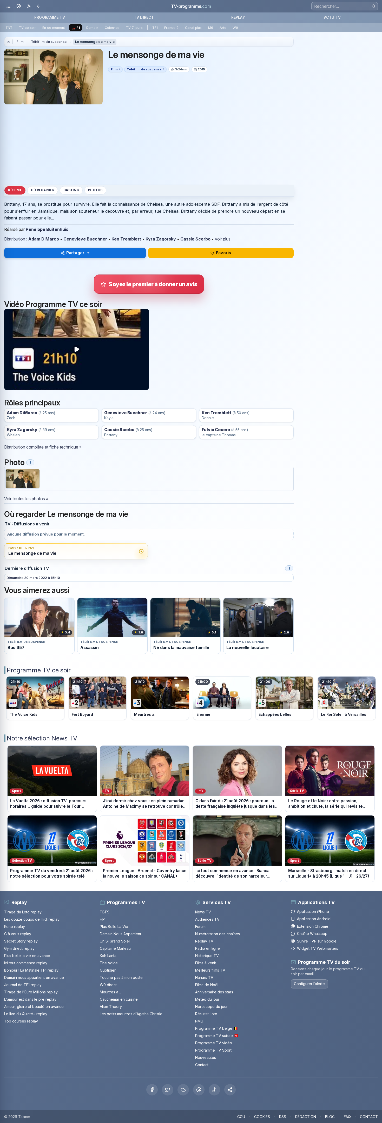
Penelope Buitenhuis (47, 229)
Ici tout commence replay (25, 963)
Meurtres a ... (111, 992)
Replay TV (204, 941)
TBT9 (104, 912)
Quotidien (108, 970)
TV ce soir (27, 28)
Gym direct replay (19, 948)
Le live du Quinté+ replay (25, 1014)
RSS (282, 1116)
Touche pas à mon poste (121, 977)
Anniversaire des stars (214, 992)
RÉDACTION (305, 1116)
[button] (230, 1089)
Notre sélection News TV (42, 738)
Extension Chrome (312, 926)
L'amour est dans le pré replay (30, 999)
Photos (95, 190)
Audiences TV (207, 919)
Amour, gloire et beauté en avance (34, 1006)
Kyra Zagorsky (161, 239)
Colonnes (112, 28)
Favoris (223, 252)
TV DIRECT (144, 17)
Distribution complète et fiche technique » (43, 447)
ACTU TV (332, 17)
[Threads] (199, 1089)
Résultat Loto (206, 1014)
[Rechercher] (373, 6)
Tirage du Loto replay (23, 912)
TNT (8, 28)
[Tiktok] (214, 1089)
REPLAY (238, 17)
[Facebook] (152, 1089)
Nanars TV (204, 977)
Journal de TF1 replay (23, 984)
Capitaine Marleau (115, 948)
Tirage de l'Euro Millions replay (31, 992)
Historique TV (207, 955)
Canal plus (193, 28)
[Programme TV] (8, 41)
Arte (223, 28)
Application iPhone (313, 911)
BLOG (330, 1116)
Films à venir (205, 963)
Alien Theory (111, 1006)
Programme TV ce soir (39, 670)
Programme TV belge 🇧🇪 (216, 1028)
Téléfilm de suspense (49, 42)
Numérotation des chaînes (217, 934)
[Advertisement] (149, 144)
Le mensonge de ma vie (95, 42)
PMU (199, 1021)
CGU (241, 1116)
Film (20, 42)
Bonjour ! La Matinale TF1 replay (31, 970)
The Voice (109, 963)
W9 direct (108, 984)
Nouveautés (205, 1057)
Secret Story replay (21, 941)
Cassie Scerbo (195, 239)
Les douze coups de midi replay (32, 919)
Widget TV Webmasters (317, 948)
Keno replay (14, 926)
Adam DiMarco (43, 239)
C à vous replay (17, 934)
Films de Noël (206, 984)
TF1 (155, 28)
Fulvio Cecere (216, 429)
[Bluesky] (183, 1089)
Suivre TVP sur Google (317, 941)
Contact (201, 1064)
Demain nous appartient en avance (34, 977)
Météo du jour (207, 999)
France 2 (171, 28)
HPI (103, 919)
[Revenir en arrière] (39, 6)
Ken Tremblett (126, 239)
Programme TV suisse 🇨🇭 (216, 1035)
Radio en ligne (207, 948)
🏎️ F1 (75, 28)
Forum (200, 926)
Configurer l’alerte (309, 983)
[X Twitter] (167, 1089)
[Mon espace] (18, 6)
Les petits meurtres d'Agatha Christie (131, 1014)
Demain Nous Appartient (120, 934)
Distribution (14, 239)
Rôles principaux (32, 402)
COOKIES (262, 1116)
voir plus (222, 239)
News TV (203, 912)
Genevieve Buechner (85, 239)
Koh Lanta (108, 955)
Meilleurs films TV (210, 970)
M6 (210, 28)
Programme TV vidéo (213, 1043)
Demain (92, 28)
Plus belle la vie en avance (27, 955)
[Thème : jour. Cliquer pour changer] (28, 6)
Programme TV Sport (213, 1050)
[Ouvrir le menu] (8, 6)
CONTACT (369, 1116)
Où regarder (42, 190)
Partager (75, 252)
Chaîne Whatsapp (312, 933)
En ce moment (53, 28)
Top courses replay (21, 1021)
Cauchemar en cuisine (119, 999)
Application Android (314, 919)
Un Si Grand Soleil (115, 941)
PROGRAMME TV (49, 17)
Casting (71, 190)
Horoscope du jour (211, 1006)
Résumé (15, 190)
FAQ (347, 1116)
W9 (235, 28)
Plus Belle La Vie (114, 926)
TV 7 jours (134, 28)
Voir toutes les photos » (26, 498)
